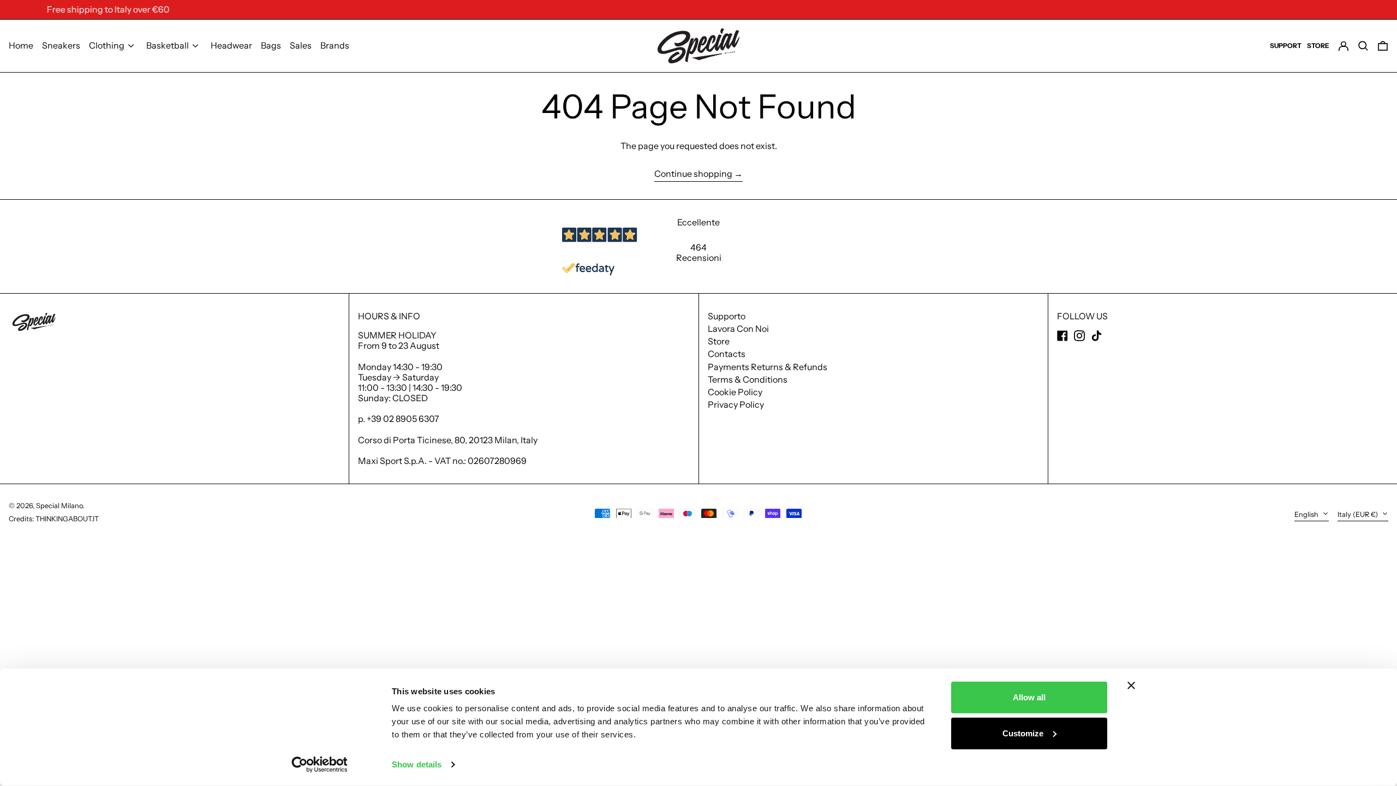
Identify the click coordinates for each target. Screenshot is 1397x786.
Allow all (1029, 697)
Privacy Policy (736, 404)
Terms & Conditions (747, 379)
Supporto (726, 316)
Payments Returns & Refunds (767, 366)
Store (719, 341)
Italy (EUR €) (1359, 514)
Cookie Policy (735, 391)
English (1307, 514)
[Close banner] (1131, 685)
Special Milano (59, 506)
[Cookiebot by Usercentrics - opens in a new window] (319, 765)
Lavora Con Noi (738, 328)
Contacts (726, 353)
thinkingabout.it (67, 519)
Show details (416, 764)
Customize (1022, 732)
